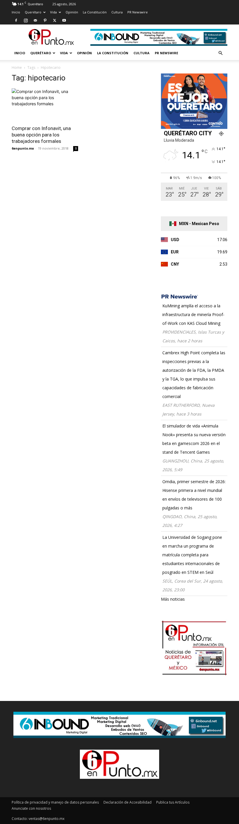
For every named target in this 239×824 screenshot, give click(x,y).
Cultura (117, 12)
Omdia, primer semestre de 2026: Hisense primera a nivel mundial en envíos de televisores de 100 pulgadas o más (194, 495)
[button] (220, 53)
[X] (54, 20)
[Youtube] (64, 20)
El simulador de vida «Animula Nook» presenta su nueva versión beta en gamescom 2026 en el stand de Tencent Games (194, 439)
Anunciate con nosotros (31, 808)
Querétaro (33, 12)
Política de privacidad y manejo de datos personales (55, 802)
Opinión (72, 12)
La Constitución (95, 12)
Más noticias (173, 599)
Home (17, 67)
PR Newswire (137, 12)
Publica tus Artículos (172, 802)
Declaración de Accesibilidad (127, 802)
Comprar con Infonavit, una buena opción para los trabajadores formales (41, 134)
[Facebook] (16, 20)
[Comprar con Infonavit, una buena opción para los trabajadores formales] (45, 104)
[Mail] (35, 20)
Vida (53, 12)
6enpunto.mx (23, 148)
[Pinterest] (45, 20)
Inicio (16, 12)
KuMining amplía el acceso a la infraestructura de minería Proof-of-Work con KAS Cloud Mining (193, 314)
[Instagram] (25, 20)
